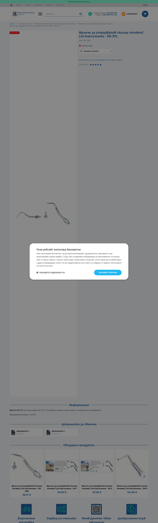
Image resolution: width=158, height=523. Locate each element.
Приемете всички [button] (108, 272)
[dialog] (79, 261)
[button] (50, 272)
